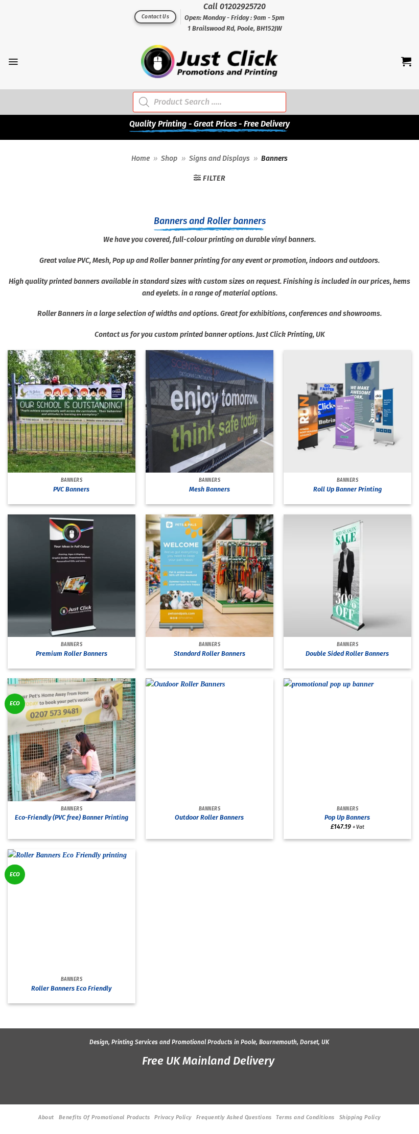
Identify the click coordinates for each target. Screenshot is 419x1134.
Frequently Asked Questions (234, 1117)
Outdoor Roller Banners (209, 817)
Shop (169, 158)
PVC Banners (71, 489)
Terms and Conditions (305, 1117)
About (46, 1117)
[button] (13, 61)
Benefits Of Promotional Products (104, 1117)
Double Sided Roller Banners (347, 653)
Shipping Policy (360, 1117)
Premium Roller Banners (71, 653)
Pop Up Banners (347, 817)
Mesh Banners (209, 489)
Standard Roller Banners (209, 653)
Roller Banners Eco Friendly (71, 988)
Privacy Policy (173, 1117)
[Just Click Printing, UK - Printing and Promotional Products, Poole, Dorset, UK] (209, 61)
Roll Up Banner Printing (347, 489)
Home (140, 158)
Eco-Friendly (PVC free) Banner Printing (71, 817)
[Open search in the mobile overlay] (209, 102)
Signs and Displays (219, 158)
